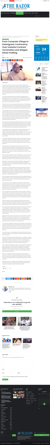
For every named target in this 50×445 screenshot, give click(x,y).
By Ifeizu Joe (6, 57)
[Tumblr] (10, 60)
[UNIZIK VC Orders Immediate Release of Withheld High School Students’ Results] (22, 392)
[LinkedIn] (8, 60)
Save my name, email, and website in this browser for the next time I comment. (15, 376)
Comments (46, 63)
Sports (2, 427)
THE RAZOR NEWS (17, 443)
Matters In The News (4, 419)
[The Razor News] (15, 7)
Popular (36, 63)
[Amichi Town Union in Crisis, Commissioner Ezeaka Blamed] (15, 397)
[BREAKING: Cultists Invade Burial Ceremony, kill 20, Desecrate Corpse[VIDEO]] (38, 74)
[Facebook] (3, 60)
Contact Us (42, 443)
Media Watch (3, 421)
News (32, 400)
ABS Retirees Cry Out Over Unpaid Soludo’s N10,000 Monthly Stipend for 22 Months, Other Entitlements (6, 346)
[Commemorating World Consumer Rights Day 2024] (38, 69)
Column (2, 410)
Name (3, 369)
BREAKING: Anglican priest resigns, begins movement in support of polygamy (44, 99)
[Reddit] (15, 60)
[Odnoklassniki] (20, 60)
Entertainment (3, 413)
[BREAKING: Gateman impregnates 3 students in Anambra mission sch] (38, 89)
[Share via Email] (28, 279)
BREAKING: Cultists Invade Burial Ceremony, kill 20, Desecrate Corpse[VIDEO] (44, 76)
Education (2, 412)
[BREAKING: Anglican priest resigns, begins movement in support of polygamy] (38, 98)
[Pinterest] (13, 60)
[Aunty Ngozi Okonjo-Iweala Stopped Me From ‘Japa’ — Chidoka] (22, 397)
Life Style (2, 418)
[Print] (30, 279)
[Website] (9, 291)
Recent (41, 63)
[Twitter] (6, 60)
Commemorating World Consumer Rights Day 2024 (45, 69)
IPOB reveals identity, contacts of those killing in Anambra (44, 83)
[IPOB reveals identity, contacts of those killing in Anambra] (38, 82)
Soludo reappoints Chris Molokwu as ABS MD (17, 344)
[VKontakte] (17, 60)
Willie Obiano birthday (17, 282)
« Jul (39, 408)
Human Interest (3, 416)
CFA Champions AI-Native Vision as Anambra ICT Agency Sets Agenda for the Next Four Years (26, 346)
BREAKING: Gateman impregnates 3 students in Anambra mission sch (44, 90)
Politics (2, 424)
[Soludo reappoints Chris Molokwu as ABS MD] (17, 340)
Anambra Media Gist (8, 36)
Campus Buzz (3, 409)
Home (4, 36)
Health (2, 415)
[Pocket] (22, 60)
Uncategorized (28, 403)
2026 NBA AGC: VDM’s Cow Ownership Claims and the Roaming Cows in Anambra (27, 0)
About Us (38, 443)
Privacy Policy (47, 443)
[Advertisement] (25, 26)
